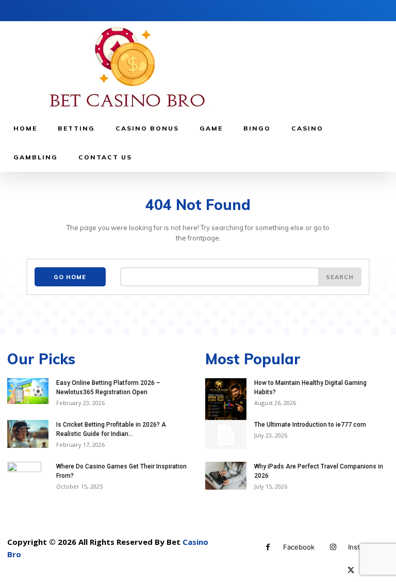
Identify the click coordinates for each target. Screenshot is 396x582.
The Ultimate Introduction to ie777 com (310, 424)
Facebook (299, 547)
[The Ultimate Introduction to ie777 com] (225, 434)
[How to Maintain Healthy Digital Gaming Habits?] (225, 402)
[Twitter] (351, 570)
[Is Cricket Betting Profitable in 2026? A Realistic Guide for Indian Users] (27, 433)
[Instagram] (333, 547)
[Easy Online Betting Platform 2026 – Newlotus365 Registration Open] (27, 391)
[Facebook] (268, 547)
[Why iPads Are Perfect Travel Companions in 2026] (225, 475)
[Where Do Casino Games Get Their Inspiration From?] (27, 484)
